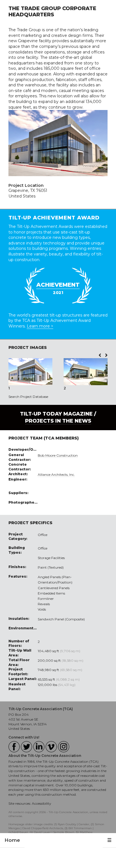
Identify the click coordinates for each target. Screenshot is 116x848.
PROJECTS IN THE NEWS (58, 421)
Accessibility (41, 803)
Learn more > (40, 326)
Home (12, 840)
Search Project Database (28, 396)
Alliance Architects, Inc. (56, 474)
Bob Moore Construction (58, 455)
